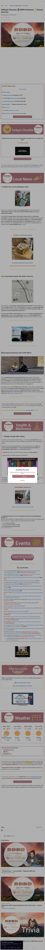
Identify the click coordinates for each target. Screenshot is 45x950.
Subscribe (24, 476)
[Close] (35, 468)
